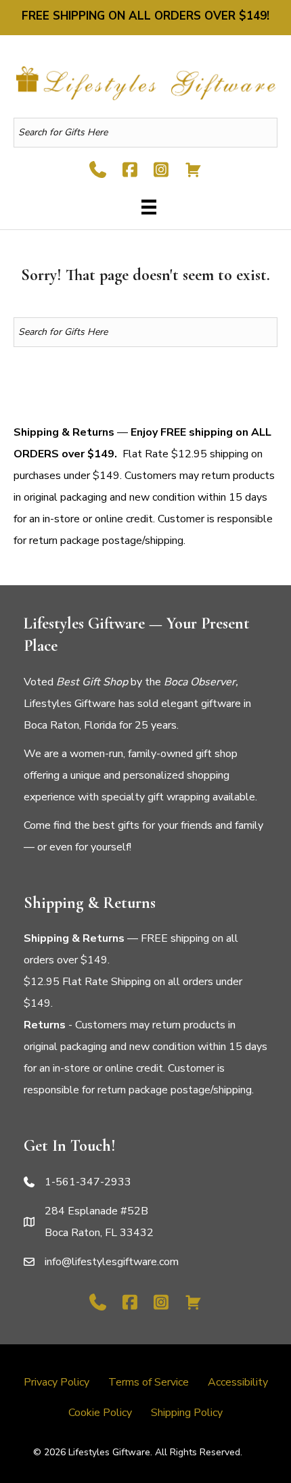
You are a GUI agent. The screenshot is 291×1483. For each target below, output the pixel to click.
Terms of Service (148, 1382)
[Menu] (145, 207)
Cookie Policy (100, 1412)
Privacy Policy (56, 1382)
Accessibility (238, 1382)
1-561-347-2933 (88, 1181)
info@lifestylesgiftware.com (112, 1261)
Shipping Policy (187, 1412)
